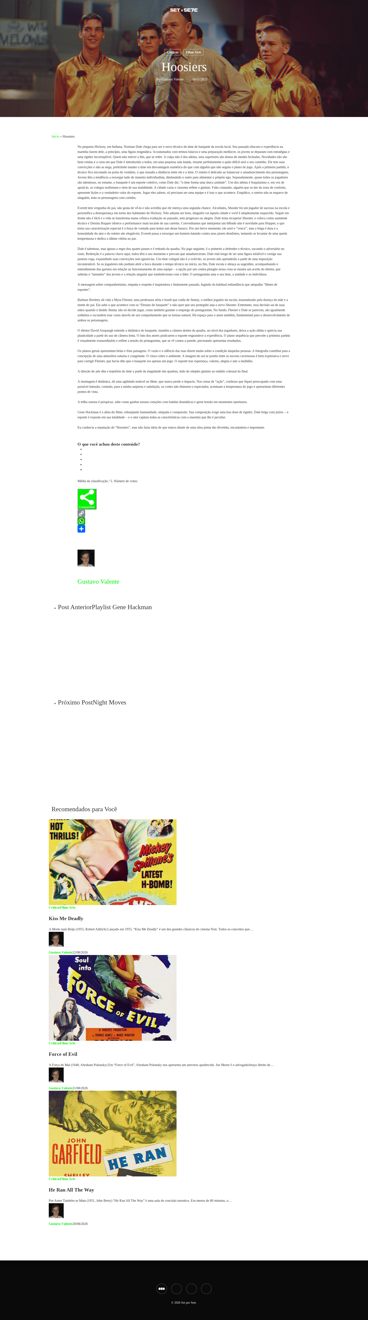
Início (55, 136)
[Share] (184, 529)
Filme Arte (193, 52)
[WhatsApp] (184, 521)
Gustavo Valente (172, 79)
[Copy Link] (184, 513)
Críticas (172, 52)
